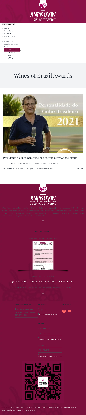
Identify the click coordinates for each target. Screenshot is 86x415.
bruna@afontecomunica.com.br (49, 339)
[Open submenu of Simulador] (20, 50)
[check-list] (43, 242)
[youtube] (69, 311)
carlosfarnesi (10, 169)
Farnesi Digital (30, 410)
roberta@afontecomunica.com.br (50, 356)
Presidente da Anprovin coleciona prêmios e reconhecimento (40, 158)
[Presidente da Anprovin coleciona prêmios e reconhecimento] (43, 123)
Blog (33, 169)
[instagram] (64, 311)
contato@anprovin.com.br (49, 314)
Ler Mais (80, 169)
